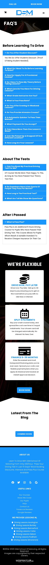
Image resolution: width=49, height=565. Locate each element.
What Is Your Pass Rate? (18, 100)
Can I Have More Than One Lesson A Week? (23, 130)
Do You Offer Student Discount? (22, 53)
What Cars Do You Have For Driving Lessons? (22, 90)
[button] (12, 4)
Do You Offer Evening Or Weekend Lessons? (22, 106)
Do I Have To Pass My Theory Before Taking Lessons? (23, 83)
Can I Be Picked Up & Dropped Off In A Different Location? (23, 137)
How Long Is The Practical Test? (22, 193)
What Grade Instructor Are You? (22, 95)
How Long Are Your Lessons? (20, 143)
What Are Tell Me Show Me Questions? (25, 198)
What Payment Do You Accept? (22, 124)
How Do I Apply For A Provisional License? (21, 76)
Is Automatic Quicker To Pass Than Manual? (22, 118)
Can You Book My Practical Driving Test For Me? (22, 167)
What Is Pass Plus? (15, 222)
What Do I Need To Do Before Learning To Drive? (24, 69)
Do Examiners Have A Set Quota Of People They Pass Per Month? (22, 187)
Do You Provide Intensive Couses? (23, 112)
